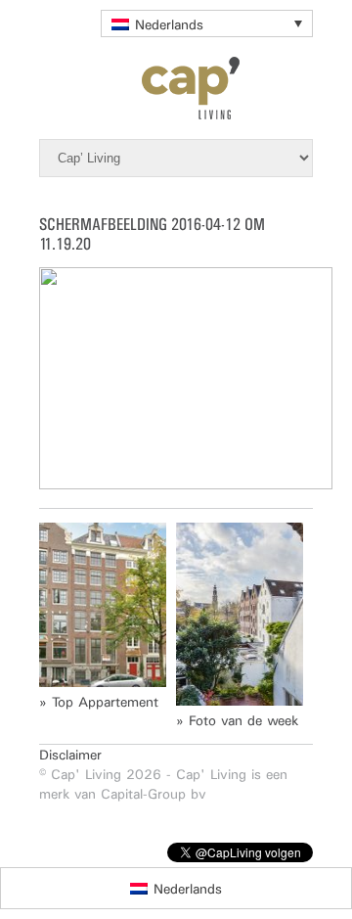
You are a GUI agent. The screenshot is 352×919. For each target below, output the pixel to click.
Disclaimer (70, 754)
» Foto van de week (237, 720)
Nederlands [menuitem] (169, 24)
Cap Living (176, 88)
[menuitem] (207, 23)
